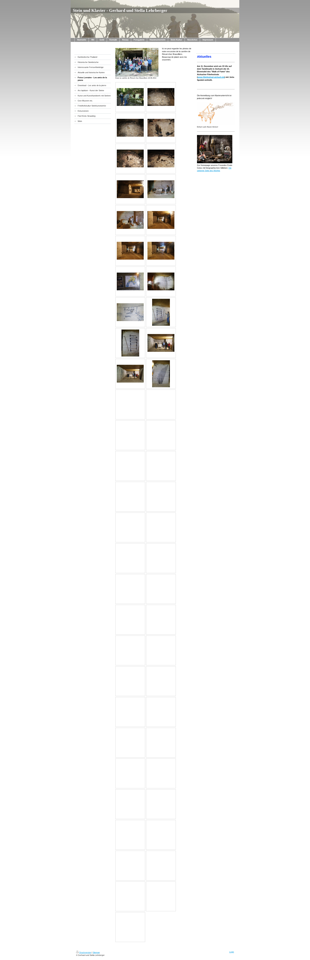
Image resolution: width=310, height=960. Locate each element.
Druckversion (85, 952)
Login (231, 952)
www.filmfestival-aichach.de (211, 77)
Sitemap (96, 952)
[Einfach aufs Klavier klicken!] (216, 113)
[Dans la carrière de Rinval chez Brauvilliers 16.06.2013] (136, 62)
